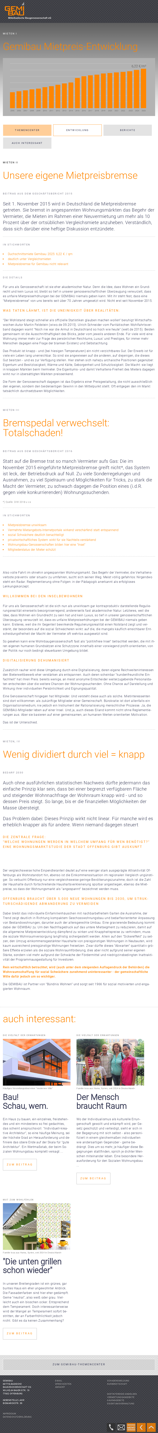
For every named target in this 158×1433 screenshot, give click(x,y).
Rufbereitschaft (117, 1384)
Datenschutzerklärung (17, 1417)
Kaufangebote (115, 1400)
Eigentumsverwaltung (120, 1403)
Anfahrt (60, 1387)
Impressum (9, 1413)
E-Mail (58, 1381)
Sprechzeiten (63, 1384)
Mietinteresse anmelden (122, 1394)
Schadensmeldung (118, 1381)
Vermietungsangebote (120, 1397)
